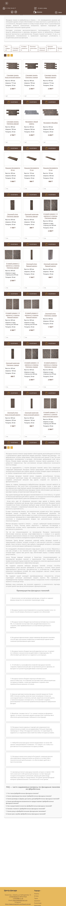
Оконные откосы (42, 49)
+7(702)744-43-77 (14, 897)
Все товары (7, 48)
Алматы (36, 894)
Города (37, 890)
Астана (36, 896)
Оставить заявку (42, 8)
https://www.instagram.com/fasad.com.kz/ (18, 904)
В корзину (14, 102)
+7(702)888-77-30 (18, 898)
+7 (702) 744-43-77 (11, 8)
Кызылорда (37, 903)
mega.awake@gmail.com (19, 900)
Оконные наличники (33, 48)
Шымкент (37, 901)
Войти (60, 12)
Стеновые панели (15, 49)
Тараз (36, 898)
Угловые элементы (24, 48)
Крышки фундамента (51, 48)
